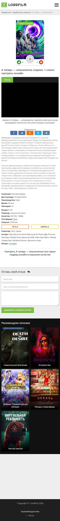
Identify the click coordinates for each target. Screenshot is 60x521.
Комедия (13, 243)
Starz (15, 219)
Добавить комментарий (17, 310)
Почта (31, 515)
